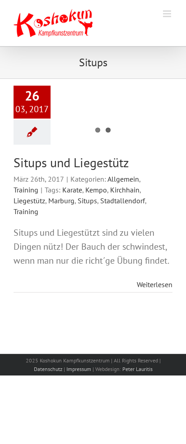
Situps (87, 200)
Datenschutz (48, 369)
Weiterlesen (154, 284)
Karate (72, 189)
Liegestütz (29, 200)
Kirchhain (125, 189)
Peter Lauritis (137, 369)
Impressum (78, 369)
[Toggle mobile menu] (167, 13)
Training (26, 189)
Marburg (61, 200)
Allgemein (123, 178)
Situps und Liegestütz (71, 162)
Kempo (96, 189)
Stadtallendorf (122, 200)
